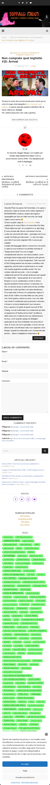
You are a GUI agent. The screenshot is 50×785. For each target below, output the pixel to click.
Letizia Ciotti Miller (32, 645)
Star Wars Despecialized (36, 717)
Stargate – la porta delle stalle (23, 427)
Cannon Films (8, 559)
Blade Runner (22, 555)
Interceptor (34, 627)
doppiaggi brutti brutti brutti (12, 582)
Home (4, 37)
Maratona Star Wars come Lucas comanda (16, 660)
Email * (5, 361)
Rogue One (41, 701)
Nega (25, 771)
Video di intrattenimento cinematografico (26, 37)
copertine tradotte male (12, 571)
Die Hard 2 (41, 574)
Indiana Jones (9, 627)
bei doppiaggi (9, 556)
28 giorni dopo (8, 537)
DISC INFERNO (9, 578)
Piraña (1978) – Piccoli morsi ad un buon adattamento (20, 464)
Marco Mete (37, 660)
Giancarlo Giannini (10, 612)
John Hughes (24, 638)
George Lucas (8, 608)
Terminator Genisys (10, 728)
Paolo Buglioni (21, 683)
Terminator (34, 724)
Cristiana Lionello (29, 570)
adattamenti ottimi (11, 541)
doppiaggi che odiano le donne (34, 582)
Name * (5, 352)
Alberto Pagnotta (28, 540)
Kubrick (7, 642)
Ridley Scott (23, 694)
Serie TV (7, 713)
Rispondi (39, 338)
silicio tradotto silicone (20, 713)
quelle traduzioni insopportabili (29, 690)
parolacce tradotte (36, 683)
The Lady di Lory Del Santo (29, 728)
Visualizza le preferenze (25, 777)
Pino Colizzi (37, 686)
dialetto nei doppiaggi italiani (14, 574)
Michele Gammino (11, 668)
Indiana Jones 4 (22, 627)
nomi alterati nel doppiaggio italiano (17, 675)
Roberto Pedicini (9, 701)
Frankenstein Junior (38, 604)
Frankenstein (24, 604)
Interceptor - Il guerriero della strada (14, 630)
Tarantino (23, 724)
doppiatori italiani (10, 589)
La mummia (7, 645)
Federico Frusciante (21, 597)
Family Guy (7, 597)
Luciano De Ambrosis (35, 649)
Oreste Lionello (34, 679)
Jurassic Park (36, 638)
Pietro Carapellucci (24, 686)
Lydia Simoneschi (9, 653)
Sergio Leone (38, 709)
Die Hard (31, 574)
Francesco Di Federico (10, 604)
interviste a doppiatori (37, 630)
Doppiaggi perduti (40, 585)
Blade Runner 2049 (36, 555)
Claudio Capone (38, 563)
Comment (6, 381)
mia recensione (30, 222)
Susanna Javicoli (36, 720)
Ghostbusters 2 (35, 608)
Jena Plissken (36, 634)
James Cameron (21, 634)
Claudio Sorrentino (21, 567)
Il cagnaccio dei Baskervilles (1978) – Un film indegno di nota (22, 470)
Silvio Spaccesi (35, 713)
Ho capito (25, 764)
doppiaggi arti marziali (27, 578)
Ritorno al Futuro (9, 698)
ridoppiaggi (36, 694)
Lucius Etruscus (13, 203)
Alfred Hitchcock (26, 544)
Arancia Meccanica (31, 548)
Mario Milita (23, 664)
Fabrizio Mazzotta (33, 593)
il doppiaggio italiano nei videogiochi (32, 619)
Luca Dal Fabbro (19, 649)
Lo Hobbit (7, 649)
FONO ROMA (40, 600)
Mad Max (21, 653)
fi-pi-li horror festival (10, 600)
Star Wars (20, 717)
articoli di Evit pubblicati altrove (14, 552)
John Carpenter (10, 638)
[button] (46, 734)
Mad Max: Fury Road (35, 653)
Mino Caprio (26, 668)
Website (5, 371)
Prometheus (8, 690)
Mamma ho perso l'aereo (12, 657)
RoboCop (22, 701)
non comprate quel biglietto (24, 120)
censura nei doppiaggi (23, 563)
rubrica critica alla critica (14, 705)
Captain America (38, 559)
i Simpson (7, 634)
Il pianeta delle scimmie (11, 623)
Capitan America (23, 559)
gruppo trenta (17, 616)
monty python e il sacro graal (12, 672)
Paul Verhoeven (9, 686)
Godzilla (6, 615)
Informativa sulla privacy (29, 782)
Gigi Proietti (24, 612)
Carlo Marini (8, 563)
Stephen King (9, 720)
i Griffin (16, 619)
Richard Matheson (9, 694)
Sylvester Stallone (10, 724)
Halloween (7, 619)
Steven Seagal (22, 720)
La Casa (27, 642)
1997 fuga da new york (23, 537)
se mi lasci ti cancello (36, 705)
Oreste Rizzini (8, 683)
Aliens (19, 548)
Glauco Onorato (36, 612)
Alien (37, 544)
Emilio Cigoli (25, 589)
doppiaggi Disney (9, 585)
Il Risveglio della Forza (29, 623)
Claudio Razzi (8, 567)
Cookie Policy (15, 782)
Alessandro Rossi (10, 544)
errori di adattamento (13, 593)
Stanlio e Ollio (8, 716)
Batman (31, 552)
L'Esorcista (17, 642)
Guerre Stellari (31, 616)
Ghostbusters (22, 608)
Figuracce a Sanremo (26, 600)
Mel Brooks (34, 664)
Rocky (31, 701)
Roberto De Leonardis (25, 698)
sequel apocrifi (10, 709)
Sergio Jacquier (25, 709)
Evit (34, 66)
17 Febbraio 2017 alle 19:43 (36, 204)
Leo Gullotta (18, 645)
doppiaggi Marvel (24, 585)
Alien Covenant (8, 548)
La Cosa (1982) (39, 642)
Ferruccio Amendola (38, 597)
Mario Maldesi (9, 664)
